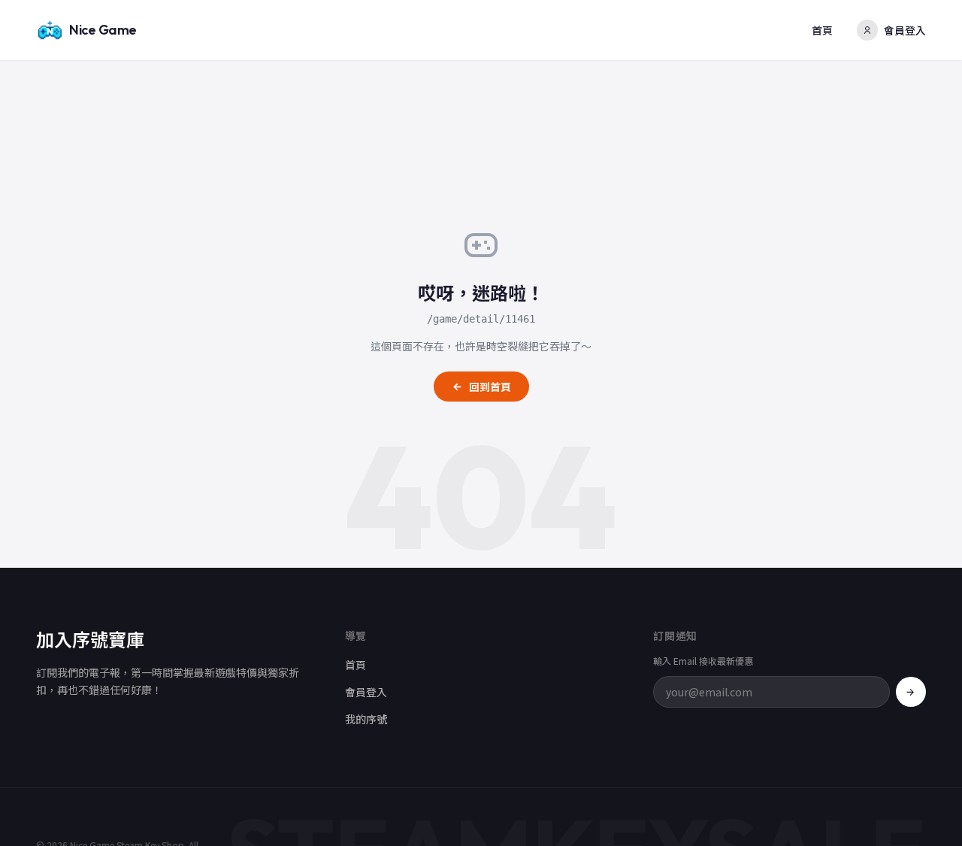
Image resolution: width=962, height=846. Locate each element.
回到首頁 (490, 386)
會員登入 (905, 30)
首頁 (822, 30)
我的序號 (366, 718)
